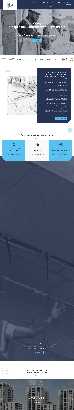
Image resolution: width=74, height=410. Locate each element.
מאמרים (50, 6)
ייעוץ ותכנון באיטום (55, 2)
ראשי (68, 2)
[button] (72, 400)
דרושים (40, 2)
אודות (64, 2)
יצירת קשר (33, 2)
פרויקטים (45, 2)
